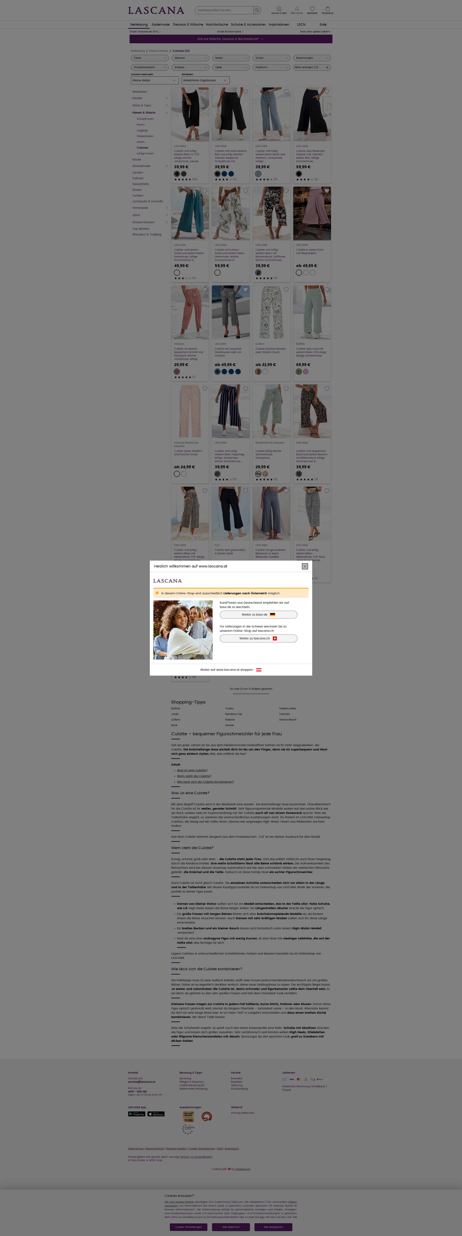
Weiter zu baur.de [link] (254, 614)
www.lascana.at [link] (227, 669)
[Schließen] (305, 566)
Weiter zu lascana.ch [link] (254, 638)
